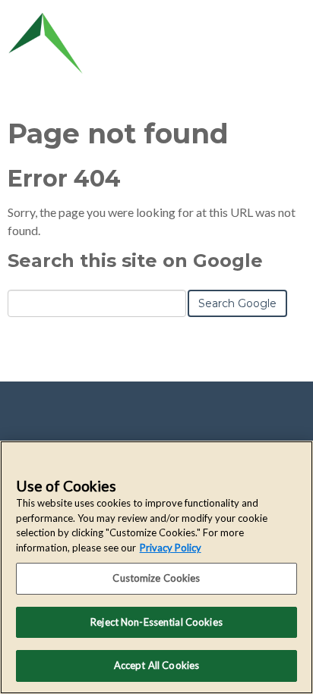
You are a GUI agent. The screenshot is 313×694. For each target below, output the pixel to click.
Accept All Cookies (156, 665)
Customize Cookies (156, 578)
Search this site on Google (135, 261)
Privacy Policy (170, 548)
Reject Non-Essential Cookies (156, 622)
